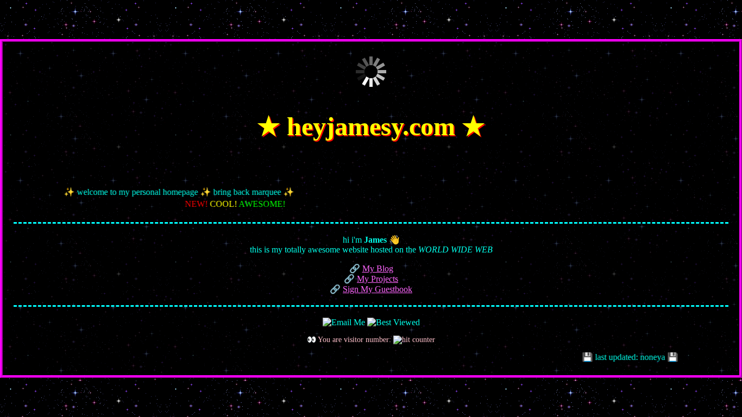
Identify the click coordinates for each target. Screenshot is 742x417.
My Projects (377, 278)
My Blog (377, 268)
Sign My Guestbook (377, 289)
